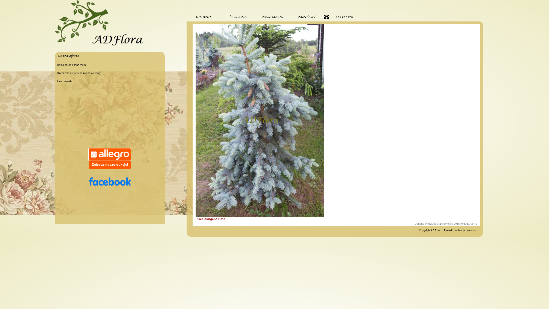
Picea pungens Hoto (210, 219)
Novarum (471, 230)
